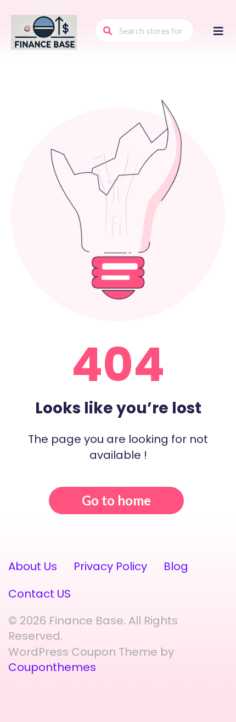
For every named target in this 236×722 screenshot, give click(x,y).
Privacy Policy (110, 566)
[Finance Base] (44, 31)
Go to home (116, 500)
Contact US (39, 593)
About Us (32, 566)
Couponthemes (52, 667)
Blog (176, 566)
